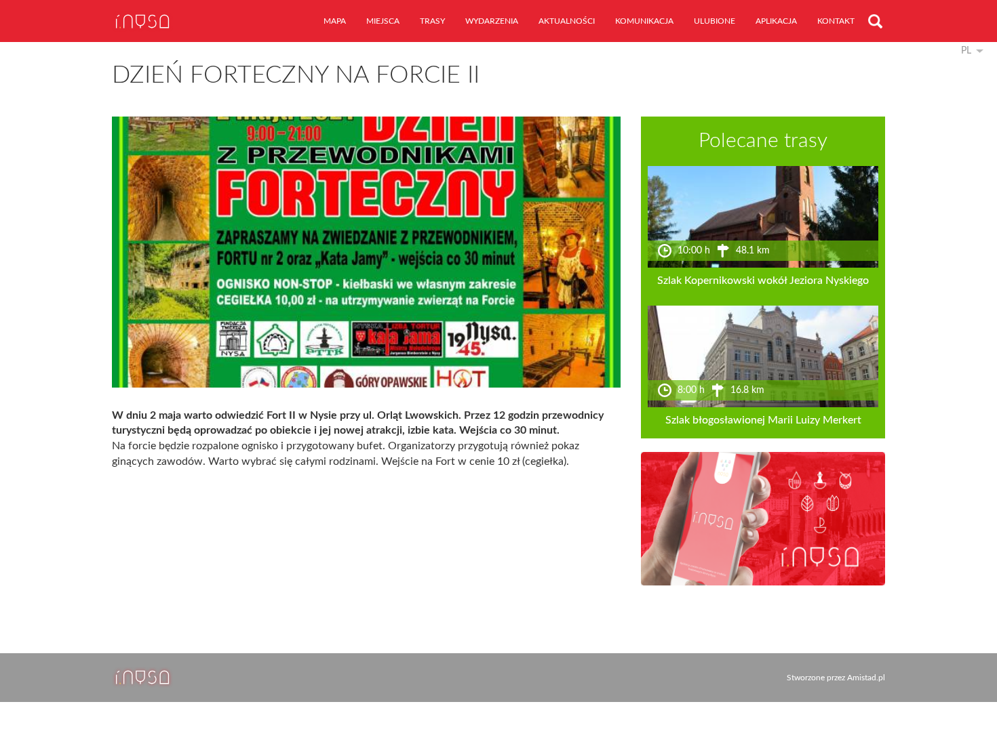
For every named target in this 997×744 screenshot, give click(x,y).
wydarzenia (491, 21)
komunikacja (644, 21)
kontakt (836, 21)
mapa (335, 21)
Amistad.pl (866, 678)
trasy (432, 21)
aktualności (567, 21)
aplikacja (776, 21)
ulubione (714, 21)
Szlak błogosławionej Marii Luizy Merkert (763, 420)
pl (966, 51)
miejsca (382, 21)
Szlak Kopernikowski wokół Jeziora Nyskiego (763, 280)
